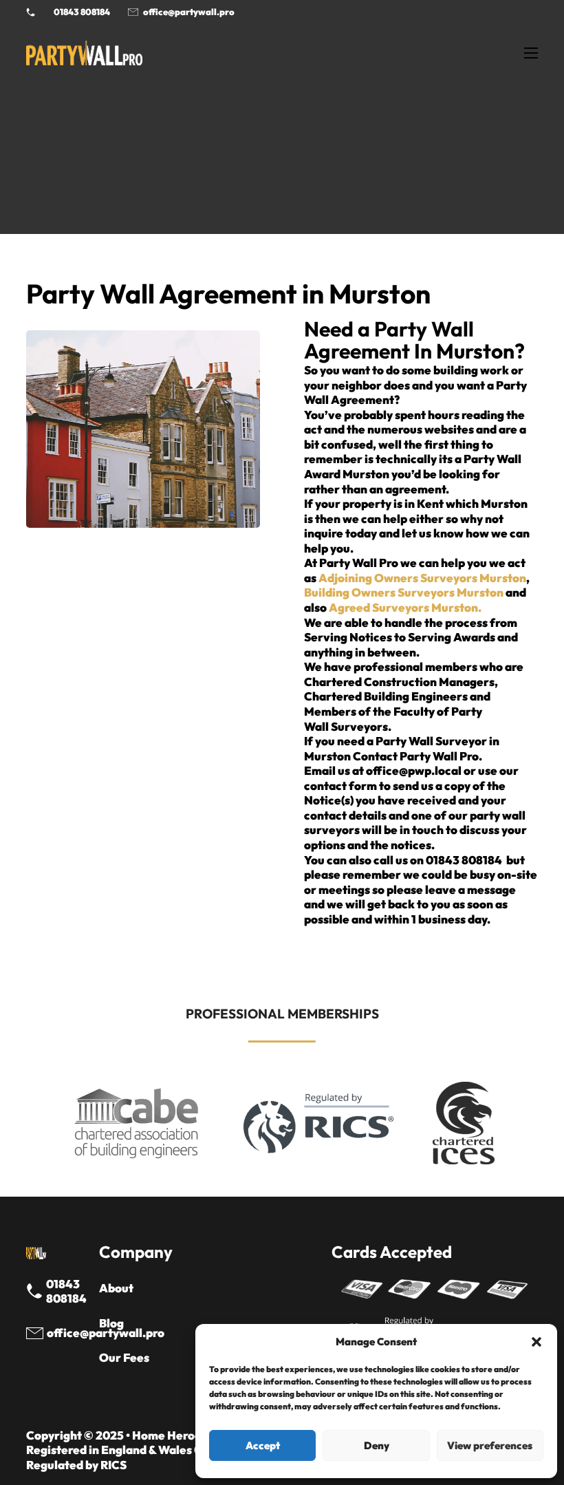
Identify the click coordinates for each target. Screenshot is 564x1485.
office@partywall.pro (189, 11)
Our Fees (124, 1357)
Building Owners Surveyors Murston (403, 592)
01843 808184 (82, 11)
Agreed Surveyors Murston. (405, 607)
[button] (536, 1342)
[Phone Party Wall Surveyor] (30, 12)
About (116, 1288)
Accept (263, 1445)
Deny (376, 1445)
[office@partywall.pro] (35, 1333)
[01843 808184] (35, 1291)
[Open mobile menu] (531, 52)
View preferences (489, 1445)
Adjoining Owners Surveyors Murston (422, 577)
